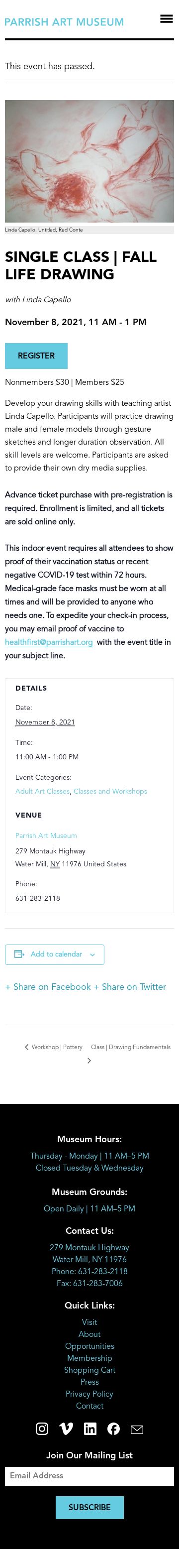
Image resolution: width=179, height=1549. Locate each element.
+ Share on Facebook (48, 987)
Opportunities (89, 1347)
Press (90, 1383)
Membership (89, 1359)
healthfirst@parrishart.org (49, 643)
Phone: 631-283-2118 (90, 1272)
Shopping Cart (89, 1371)
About (89, 1335)
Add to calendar (56, 954)
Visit (89, 1323)
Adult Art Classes (42, 791)
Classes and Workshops (110, 791)
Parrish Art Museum (46, 836)
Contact (89, 1407)
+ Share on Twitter (129, 987)
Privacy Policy (89, 1395)
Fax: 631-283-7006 (90, 1284)
